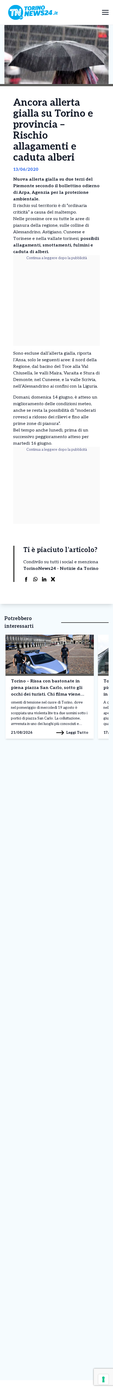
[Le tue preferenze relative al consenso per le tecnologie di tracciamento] (103, 1379)
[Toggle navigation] (105, 12)
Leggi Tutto (77, 732)
